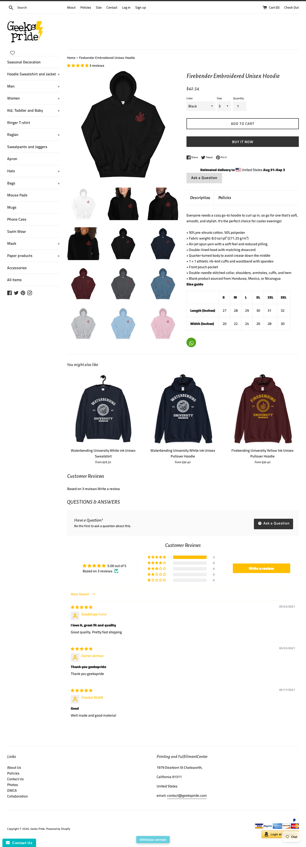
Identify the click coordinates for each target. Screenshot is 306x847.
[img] (82, 607)
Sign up (140, 7)
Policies (85, 7)
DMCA (12, 790)
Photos (12, 784)
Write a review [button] (261, 568)
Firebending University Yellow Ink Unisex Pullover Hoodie (262, 453)
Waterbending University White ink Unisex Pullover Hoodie (182, 453)
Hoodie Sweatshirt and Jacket (33, 74)
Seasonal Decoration (24, 62)
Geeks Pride (37, 828)
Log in (126, 7)
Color (189, 98)
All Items (14, 280)
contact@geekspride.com (187, 795)
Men (33, 86)
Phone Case (16, 219)
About (71, 7)
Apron (12, 159)
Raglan (33, 134)
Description (200, 197)
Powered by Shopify (58, 828)
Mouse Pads (17, 195)
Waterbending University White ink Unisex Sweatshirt (103, 453)
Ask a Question (204, 177)
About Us (14, 767)
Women (33, 98)
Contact (111, 7)
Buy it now (242, 142)
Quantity (238, 98)
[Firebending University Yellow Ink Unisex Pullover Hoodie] (262, 409)
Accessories (17, 268)
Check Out (291, 7)
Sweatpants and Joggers (27, 147)
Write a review (109, 488)
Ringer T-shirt (18, 122)
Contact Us (15, 779)
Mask (33, 243)
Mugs (11, 207)
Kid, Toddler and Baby (33, 110)
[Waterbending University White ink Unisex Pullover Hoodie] (183, 409)
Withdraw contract (153, 839)
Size (99, 7)
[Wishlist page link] (12, 52)
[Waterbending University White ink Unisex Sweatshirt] (103, 409)
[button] (78, 65)
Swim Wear (16, 231)
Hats (33, 171)
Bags (33, 183)
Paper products (33, 255)
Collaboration (17, 796)
